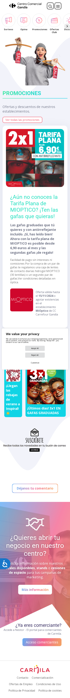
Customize (35, 363)
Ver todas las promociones (22, 120)
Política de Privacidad (21, 690)
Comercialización (42, 678)
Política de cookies (50, 690)
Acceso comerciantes (42, 642)
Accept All (35, 348)
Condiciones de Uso (48, 684)
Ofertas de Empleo (21, 684)
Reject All (35, 355)
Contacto (22, 678)
